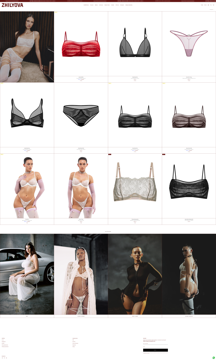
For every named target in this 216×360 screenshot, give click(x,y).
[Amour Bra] (27, 186)
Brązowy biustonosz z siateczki (189, 149)
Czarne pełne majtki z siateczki (81, 149)
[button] (96, 5)
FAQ (73, 339)
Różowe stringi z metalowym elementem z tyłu (189, 78)
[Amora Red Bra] (81, 43)
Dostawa (74, 341)
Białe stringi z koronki (81, 220)
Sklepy (74, 346)
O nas (3, 339)
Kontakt (3, 343)
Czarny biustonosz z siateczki (135, 78)
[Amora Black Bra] (135, 114)
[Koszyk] (213, 5)
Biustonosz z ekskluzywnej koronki (135, 220)
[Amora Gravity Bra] (189, 114)
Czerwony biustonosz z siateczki (81, 78)
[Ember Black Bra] (135, 43)
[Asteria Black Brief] (81, 114)
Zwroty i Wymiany (75, 343)
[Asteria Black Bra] (27, 114)
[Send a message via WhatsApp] (213, 357)
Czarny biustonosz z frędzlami (189, 220)
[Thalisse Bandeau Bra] (135, 186)
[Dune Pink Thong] (189, 43)
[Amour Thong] (81, 186)
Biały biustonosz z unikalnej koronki (27, 220)
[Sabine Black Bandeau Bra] (189, 186)
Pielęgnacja (4, 341)
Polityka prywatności (5, 346)
